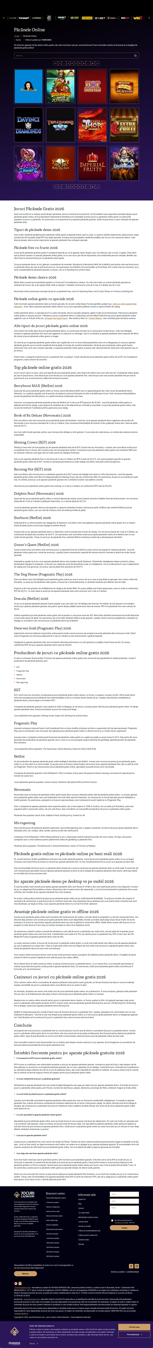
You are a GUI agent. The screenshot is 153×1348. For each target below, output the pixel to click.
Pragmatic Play (51, 93)
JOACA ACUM (28, 86)
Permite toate (134, 1327)
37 (93, 63)
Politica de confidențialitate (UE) (89, 1231)
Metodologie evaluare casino (88, 1217)
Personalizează (133, 1334)
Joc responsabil (83, 1213)
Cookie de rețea (83, 1240)
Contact (81, 1208)
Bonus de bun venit (53, 1211)
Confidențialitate (133, 1272)
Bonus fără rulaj (51, 1220)
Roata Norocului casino (54, 1229)
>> (97, 63)
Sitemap (81, 1244)
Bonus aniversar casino (54, 1216)
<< (56, 63)
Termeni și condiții (84, 1226)
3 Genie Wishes (95, 318)
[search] (76, 55)
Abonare (25, 1274)
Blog (79, 1204)
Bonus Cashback (52, 1225)
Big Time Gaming (114, 134)
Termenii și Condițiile (121, 1222)
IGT (17, 135)
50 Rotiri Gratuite (52, 1234)
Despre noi (82, 1199)
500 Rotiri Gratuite (52, 1256)
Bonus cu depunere (53, 1207)
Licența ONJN (83, 1222)
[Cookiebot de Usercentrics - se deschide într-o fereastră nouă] (14, 1343)
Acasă (16, 36)
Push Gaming (19, 174)
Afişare (32, 1344)
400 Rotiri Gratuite (52, 1252)
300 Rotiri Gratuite (52, 1247)
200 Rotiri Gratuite (52, 1243)
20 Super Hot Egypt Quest (56, 318)
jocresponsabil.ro (21, 1314)
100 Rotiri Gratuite (52, 1238)
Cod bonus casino (52, 1202)
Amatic (18, 97)
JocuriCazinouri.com (22, 1287)
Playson (82, 174)
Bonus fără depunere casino (56, 1198)
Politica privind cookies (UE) (87, 1235)
